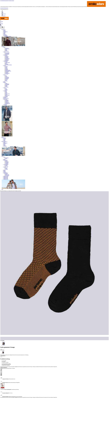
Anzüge (6, 83)
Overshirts (6, 72)
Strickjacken (6, 56)
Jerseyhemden (7, 71)
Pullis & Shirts (7, 174)
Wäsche (6, 92)
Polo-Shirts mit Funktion (8, 64)
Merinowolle (7, 60)
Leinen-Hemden (7, 73)
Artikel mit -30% (5, 177)
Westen (6, 50)
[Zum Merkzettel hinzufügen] (1, 357)
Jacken (4, 30)
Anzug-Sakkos (7, 53)
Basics (6, 63)
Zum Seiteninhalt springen (3, 0)
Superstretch (6, 78)
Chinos (6, 76)
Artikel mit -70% (5, 179)
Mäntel (6, 49)
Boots (6, 88)
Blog (2, 189)
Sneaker (6, 89)
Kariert (6, 168)
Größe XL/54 (7, 102)
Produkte (3, 46)
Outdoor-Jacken (7, 48)
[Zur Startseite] (4, 19)
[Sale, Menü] (3, 156)
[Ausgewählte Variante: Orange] (55, 344)
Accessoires (5, 34)
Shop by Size (5, 99)
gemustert (6, 69)
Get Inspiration (5, 35)
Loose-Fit (6, 79)
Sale (2, 156)
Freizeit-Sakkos (7, 52)
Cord (5, 105)
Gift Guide (4, 97)
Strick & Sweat (5, 31)
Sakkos (4, 142)
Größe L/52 (6, 101)
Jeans (6, 75)
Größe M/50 (6, 100)
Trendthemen (5, 104)
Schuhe (6, 86)
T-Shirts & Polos (5, 164)
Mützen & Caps (7, 95)
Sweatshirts (6, 57)
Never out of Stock (6, 98)
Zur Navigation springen (10, 0)
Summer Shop (4, 137)
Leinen (4, 140)
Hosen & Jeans (7, 175)
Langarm (6, 67)
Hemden (4, 65)
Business (4, 82)
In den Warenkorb (3, 355)
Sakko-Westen (7, 54)
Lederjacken (6, 157)
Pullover (6, 55)
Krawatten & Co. (7, 93)
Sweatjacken (7, 162)
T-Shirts (4, 32)
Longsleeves (6, 59)
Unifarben (6, 68)
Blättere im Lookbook (8, 36)
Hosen (4, 33)
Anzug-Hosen (7, 84)
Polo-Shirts (6, 166)
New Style (3, 29)
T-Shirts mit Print (7, 62)
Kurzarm (6, 66)
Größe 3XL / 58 (7, 103)
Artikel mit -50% (5, 178)
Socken (6, 94)
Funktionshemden (7, 70)
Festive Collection (4, 141)
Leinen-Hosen (7, 77)
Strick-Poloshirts (7, 58)
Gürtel (6, 91)
